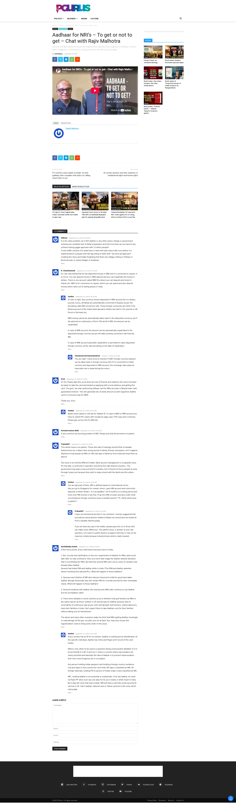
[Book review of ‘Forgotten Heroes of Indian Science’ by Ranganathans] (174, 72)
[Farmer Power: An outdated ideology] (153, 52)
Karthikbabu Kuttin (69, 546)
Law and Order (57, 209)
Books (84, 18)
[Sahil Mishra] (59, 133)
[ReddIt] (77, 59)
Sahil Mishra (59, 54)
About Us (171, 800)
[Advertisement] (139, 9)
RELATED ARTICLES (61, 187)
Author (56, 123)
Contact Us (180, 800)
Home (54, 25)
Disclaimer (162, 800)
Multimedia (62, 29)
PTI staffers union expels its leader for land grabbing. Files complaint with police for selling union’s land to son (71, 175)
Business (71, 18)
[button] (181, 19)
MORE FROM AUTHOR (80, 187)
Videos (70, 29)
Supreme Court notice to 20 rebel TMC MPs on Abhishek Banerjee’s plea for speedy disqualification (94, 214)
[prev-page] (53, 222)
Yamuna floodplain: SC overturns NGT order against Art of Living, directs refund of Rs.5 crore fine (123, 214)
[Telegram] (66, 59)
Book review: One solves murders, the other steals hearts (152, 83)
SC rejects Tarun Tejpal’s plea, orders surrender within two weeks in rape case (65, 214)
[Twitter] (60, 59)
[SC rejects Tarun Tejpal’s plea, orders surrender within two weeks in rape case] (65, 201)
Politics (58, 18)
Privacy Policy (152, 800)
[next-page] (57, 222)
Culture (94, 18)
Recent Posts (66, 123)
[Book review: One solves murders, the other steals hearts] (153, 72)
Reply (63, 263)
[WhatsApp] (71, 59)
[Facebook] (54, 59)
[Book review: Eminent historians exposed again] (174, 52)
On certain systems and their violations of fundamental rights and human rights (120, 174)
